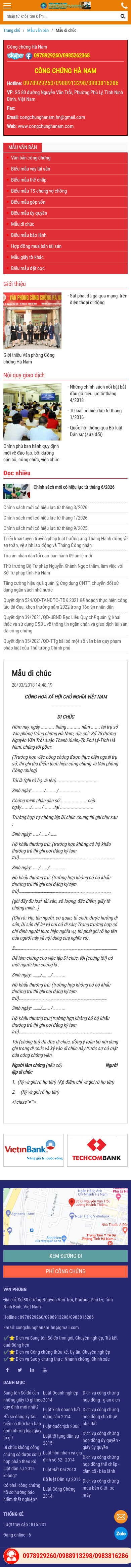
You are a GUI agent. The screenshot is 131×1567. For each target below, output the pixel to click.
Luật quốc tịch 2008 (61, 1426)
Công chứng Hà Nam (27, 47)
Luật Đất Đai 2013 (59, 1469)
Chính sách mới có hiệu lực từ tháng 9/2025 (45, 528)
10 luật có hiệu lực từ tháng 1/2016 (96, 414)
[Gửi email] (121, 1516)
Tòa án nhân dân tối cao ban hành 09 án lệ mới (47, 556)
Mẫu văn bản (22, 147)
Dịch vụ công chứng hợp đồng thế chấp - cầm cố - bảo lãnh (101, 1464)
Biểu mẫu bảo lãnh (28, 235)
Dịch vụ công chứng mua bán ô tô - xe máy (101, 1488)
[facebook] (29, 55)
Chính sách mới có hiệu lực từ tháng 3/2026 (45, 507)
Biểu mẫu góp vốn (28, 202)
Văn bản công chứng (30, 158)
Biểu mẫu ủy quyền (29, 213)
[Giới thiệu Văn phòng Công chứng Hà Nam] (32, 320)
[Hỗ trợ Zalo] (121, 1533)
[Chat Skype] (16, 55)
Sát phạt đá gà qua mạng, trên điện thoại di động (98, 299)
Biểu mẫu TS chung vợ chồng (39, 191)
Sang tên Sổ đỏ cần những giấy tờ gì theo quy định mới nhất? (23, 1400)
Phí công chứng (65, 1271)
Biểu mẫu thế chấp (28, 180)
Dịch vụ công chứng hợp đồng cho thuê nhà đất (101, 1416)
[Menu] (7, 6)
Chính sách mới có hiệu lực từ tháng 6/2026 (74, 487)
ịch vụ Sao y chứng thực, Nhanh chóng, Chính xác (64, 1359)
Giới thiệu (14, 283)
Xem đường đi (65, 1256)
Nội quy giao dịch (24, 375)
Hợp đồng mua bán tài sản (36, 246)
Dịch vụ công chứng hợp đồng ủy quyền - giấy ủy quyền (101, 1440)
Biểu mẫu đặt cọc (28, 268)
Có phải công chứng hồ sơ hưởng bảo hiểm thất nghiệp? (21, 1492)
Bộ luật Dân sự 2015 (62, 1479)
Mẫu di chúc (22, 224)
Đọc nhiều (17, 473)
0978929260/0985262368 (62, 55)
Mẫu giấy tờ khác (27, 257)
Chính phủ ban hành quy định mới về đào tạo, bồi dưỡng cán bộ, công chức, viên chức (31, 453)
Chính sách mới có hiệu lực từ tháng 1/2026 (45, 518)
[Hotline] (124, 6)
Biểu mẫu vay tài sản (30, 169)
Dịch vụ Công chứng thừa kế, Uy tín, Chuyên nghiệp (63, 1352)
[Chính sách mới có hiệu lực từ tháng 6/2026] (16, 491)
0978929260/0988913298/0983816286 (71, 82)
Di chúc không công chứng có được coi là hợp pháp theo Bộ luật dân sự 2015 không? (22, 1461)
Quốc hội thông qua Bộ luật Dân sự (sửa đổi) (96, 431)
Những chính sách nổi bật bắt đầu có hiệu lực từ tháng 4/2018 (98, 393)
